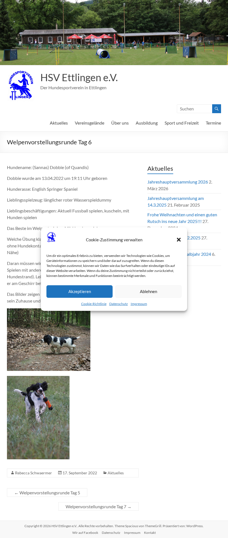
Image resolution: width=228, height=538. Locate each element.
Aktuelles (59, 122)
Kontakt (150, 532)
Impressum (139, 304)
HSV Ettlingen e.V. (79, 77)
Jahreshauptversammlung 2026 (177, 181)
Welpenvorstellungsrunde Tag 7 (99, 506)
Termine (213, 122)
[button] (179, 239)
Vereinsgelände (89, 122)
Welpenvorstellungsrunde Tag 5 (47, 492)
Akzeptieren (79, 291)
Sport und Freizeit (182, 122)
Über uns (120, 122)
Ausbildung (147, 122)
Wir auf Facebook (85, 532)
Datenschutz (118, 304)
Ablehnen (148, 291)
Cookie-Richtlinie (93, 304)
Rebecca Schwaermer (33, 472)
